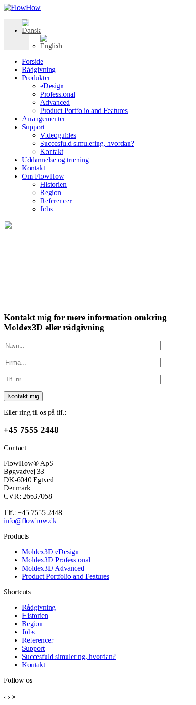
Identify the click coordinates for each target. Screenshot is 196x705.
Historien (53, 184)
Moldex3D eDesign (50, 552)
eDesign (52, 86)
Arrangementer (43, 119)
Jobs (46, 209)
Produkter (36, 78)
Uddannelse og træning (55, 160)
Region (50, 192)
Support (33, 127)
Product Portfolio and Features (84, 110)
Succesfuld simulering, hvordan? (87, 143)
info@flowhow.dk (30, 521)
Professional (57, 94)
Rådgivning (39, 69)
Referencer (56, 201)
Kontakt (51, 151)
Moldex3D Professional (56, 560)
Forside (32, 61)
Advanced (55, 102)
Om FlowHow (43, 176)
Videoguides (58, 135)
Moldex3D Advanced (53, 568)
